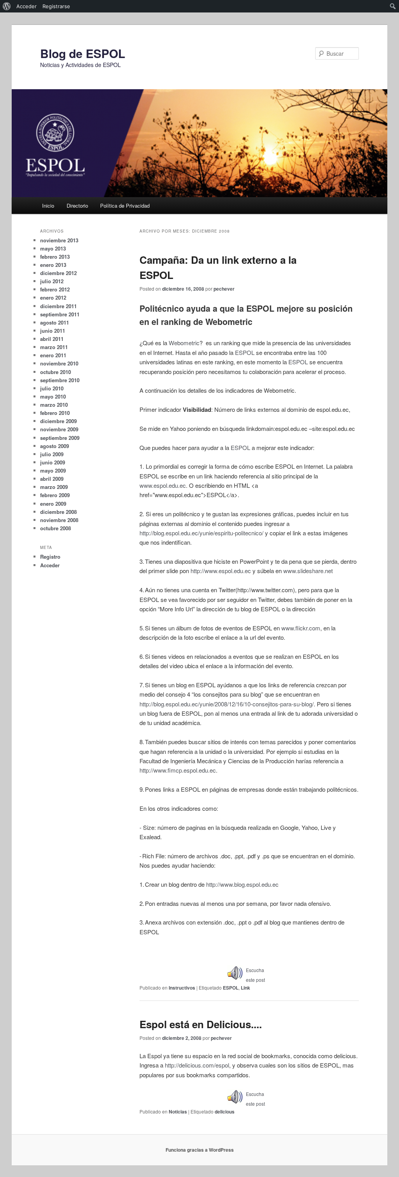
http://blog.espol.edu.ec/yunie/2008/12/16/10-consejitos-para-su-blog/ (226, 704)
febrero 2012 (55, 289)
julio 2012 (52, 281)
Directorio (77, 205)
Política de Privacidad (125, 205)
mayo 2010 (53, 396)
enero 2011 (53, 355)
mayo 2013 (53, 248)
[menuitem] (7, 6)
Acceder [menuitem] (26, 6)
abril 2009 (52, 478)
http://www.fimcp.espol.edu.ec (177, 770)
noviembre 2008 (59, 520)
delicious (225, 1111)
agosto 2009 (54, 446)
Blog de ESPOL (82, 53)
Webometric (184, 343)
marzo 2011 (54, 347)
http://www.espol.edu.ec (221, 570)
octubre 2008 (55, 528)
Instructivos (182, 987)
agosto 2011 (54, 322)
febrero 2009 (55, 495)
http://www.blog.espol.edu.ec (242, 884)
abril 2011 (52, 338)
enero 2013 (53, 264)
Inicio (48, 205)
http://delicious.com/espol (197, 1065)
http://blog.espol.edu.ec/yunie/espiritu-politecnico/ (201, 533)
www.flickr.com (300, 628)
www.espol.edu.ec (162, 485)
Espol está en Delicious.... (200, 1024)
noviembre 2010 (59, 363)
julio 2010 (52, 388)
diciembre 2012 (58, 273)
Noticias (178, 1111)
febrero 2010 (55, 412)
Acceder (50, 565)
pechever (224, 288)
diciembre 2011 (58, 306)
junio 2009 (52, 462)
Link (245, 987)
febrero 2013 (55, 256)
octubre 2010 (55, 372)
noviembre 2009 (59, 429)
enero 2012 (53, 297)
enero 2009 (53, 503)
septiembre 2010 (59, 380)
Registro (50, 556)
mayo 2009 (53, 470)
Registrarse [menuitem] (56, 6)
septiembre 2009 (59, 437)
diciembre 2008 (58, 511)
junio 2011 (52, 330)
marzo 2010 (54, 404)
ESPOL (245, 352)
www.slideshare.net (308, 570)
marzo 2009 (54, 487)
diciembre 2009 (58, 421)
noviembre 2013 (59, 240)
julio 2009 (52, 454)
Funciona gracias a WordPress (200, 1149)
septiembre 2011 (59, 314)
